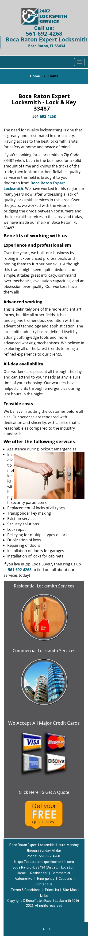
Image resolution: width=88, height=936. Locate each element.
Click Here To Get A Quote (44, 792)
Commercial (61, 873)
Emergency (45, 878)
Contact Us (44, 884)
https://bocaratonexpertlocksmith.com (44, 862)
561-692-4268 (44, 33)
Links (44, 895)
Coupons (65, 878)
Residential (38, 873)
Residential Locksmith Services (44, 586)
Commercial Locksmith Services (44, 650)
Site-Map (70, 890)
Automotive (24, 878)
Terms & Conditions (26, 890)
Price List (52, 890)
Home (35, 76)
